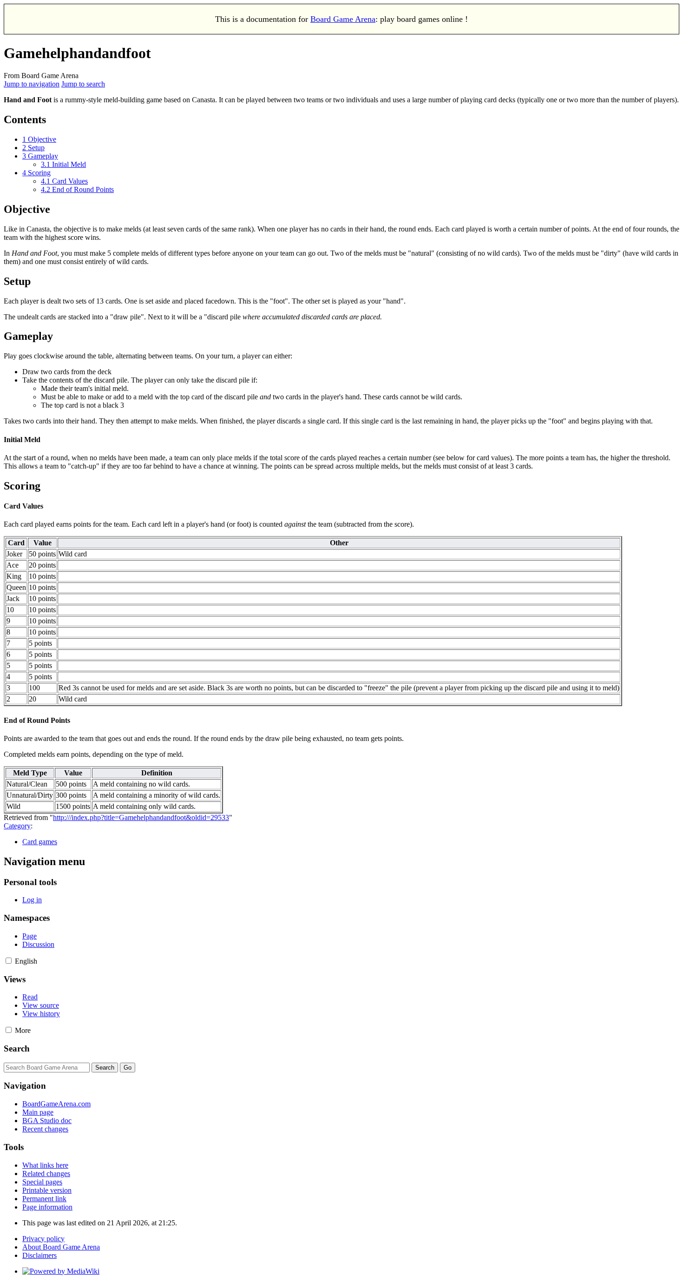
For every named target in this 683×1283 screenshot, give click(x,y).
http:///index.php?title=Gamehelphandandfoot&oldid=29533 (141, 817)
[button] (9, 961)
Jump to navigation (31, 84)
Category (17, 826)
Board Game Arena (342, 19)
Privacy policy (43, 1239)
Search (17, 1048)
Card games (39, 842)
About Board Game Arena (61, 1247)
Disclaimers (39, 1255)
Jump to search (83, 84)
